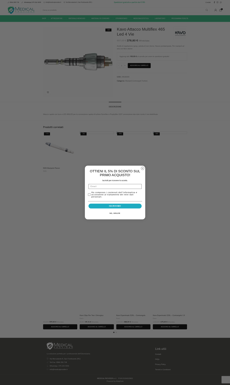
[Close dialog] (142, 168)
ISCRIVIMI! (115, 206)
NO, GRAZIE (115, 213)
